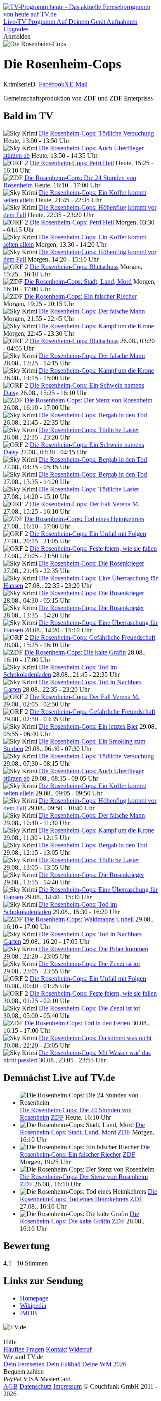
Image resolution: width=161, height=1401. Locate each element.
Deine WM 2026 (104, 1364)
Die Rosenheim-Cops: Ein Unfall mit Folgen (88, 533)
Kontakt (56, 1349)
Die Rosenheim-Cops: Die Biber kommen (93, 948)
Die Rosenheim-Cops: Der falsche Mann (92, 311)
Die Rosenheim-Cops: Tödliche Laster (89, 429)
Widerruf (80, 1349)
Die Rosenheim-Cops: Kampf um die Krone (96, 326)
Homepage (34, 1298)
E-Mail (78, 84)
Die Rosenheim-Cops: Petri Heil (72, 162)
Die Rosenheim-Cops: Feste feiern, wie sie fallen (93, 548)
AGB (10, 1386)
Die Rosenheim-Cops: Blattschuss (74, 266)
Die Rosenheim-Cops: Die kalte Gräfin (75, 652)
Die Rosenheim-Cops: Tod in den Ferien (77, 1023)
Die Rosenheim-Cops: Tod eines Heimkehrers (84, 518)
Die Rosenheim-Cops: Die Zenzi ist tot (89, 963)
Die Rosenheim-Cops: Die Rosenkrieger (91, 563)
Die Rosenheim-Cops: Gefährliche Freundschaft (92, 637)
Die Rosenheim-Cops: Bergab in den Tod (93, 415)
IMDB (28, 1313)
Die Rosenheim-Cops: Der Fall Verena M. (85, 504)
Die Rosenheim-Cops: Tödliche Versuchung (96, 133)
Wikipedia (33, 1305)
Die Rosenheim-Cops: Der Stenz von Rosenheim (88, 400)
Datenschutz (35, 1386)
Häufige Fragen (23, 1349)
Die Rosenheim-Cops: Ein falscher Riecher (80, 296)
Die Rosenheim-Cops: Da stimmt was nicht (95, 1037)
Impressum (67, 1386)
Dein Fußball (63, 1364)
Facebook (51, 84)
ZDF (57, 1117)
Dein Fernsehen (24, 1364)
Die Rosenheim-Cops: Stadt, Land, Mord (78, 281)
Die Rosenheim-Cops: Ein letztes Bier (88, 726)
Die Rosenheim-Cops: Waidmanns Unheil (79, 919)
